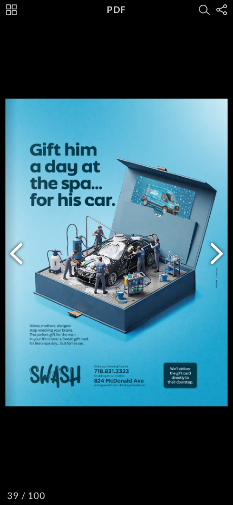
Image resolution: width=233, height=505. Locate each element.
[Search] (204, 9)
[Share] (221, 9)
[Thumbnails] (11, 9)
